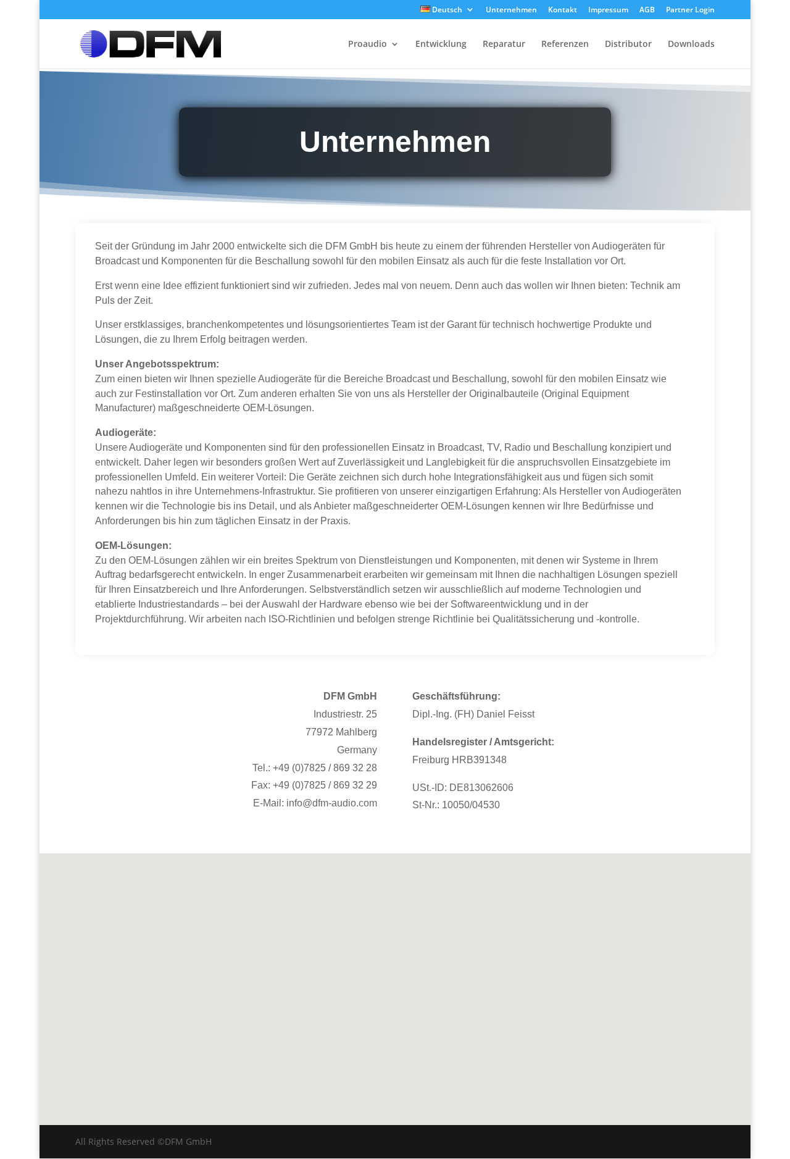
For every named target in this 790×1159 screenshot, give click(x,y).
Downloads (691, 44)
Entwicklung (441, 44)
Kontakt (562, 10)
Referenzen (565, 44)
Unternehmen (511, 10)
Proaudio (367, 44)
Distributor (628, 44)
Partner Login (690, 10)
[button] (399, 976)
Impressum (608, 10)
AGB (647, 10)
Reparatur (504, 44)
